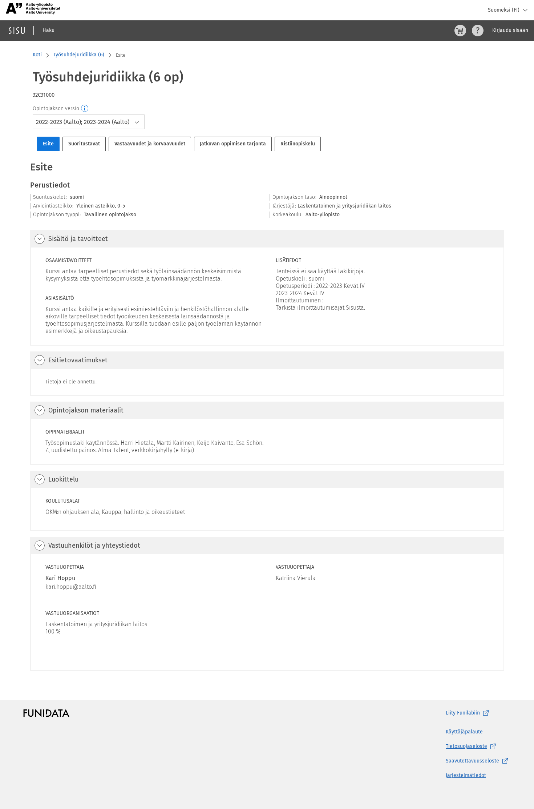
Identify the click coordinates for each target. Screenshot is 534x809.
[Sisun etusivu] (16, 30)
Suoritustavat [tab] (84, 144)
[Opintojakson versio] (85, 108)
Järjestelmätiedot (466, 775)
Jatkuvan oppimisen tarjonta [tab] (233, 144)
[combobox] (89, 121)
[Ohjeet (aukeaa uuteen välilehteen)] (477, 30)
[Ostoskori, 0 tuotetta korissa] (460, 30)
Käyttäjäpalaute (464, 732)
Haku (48, 30)
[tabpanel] (267, 415)
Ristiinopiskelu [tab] (297, 144)
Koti (37, 55)
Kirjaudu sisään (510, 30)
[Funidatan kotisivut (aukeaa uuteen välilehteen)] (46, 713)
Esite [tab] (48, 144)
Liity (463, 713)
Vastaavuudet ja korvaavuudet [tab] (149, 144)
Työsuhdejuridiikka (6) (78, 55)
